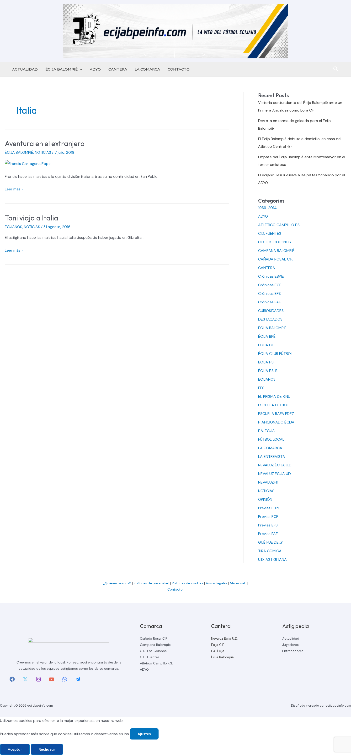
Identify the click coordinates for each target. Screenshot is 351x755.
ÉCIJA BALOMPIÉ (61, 69)
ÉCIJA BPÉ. (267, 336)
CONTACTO (179, 69)
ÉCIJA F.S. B (267, 370)
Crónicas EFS (269, 293)
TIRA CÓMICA (270, 550)
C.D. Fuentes (150, 657)
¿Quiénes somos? (117, 583)
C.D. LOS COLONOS (274, 242)
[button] (80, 69)
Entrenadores (292, 651)
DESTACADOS (270, 319)
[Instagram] (38, 679)
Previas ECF (268, 516)
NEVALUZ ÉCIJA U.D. (275, 465)
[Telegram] (77, 679)
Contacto (175, 589)
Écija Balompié (222, 657)
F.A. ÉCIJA (266, 430)
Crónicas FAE (269, 302)
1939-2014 (267, 207)
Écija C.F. (217, 645)
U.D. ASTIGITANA (272, 559)
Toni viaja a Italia (31, 217)
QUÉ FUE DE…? (270, 542)
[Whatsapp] (64, 679)
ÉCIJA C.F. (266, 344)
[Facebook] (12, 679)
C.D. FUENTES (269, 233)
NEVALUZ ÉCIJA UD (274, 473)
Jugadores (290, 645)
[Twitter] (25, 679)
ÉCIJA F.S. (266, 362)
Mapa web (238, 583)
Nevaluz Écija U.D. (224, 638)
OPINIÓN (265, 499)
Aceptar (15, 749)
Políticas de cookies (187, 583)
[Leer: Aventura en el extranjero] (28, 163)
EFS (261, 387)
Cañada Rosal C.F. (154, 638)
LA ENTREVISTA (271, 456)
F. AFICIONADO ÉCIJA (276, 422)
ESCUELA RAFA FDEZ (276, 413)
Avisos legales (216, 583)
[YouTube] (51, 679)
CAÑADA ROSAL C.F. (275, 259)
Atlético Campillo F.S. (156, 663)
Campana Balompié (155, 645)
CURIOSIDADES (271, 310)
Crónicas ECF (269, 284)
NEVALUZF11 (268, 482)
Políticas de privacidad (151, 583)
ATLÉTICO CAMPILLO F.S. (279, 224)
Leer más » (14, 189)
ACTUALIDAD (25, 69)
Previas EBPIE (269, 507)
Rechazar (46, 749)
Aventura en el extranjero (45, 143)
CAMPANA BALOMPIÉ (276, 250)
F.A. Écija (217, 651)
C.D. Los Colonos (153, 651)
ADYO (95, 69)
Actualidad (290, 638)
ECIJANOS (13, 226)
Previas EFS (268, 525)
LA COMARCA (147, 69)
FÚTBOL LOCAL (271, 439)
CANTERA (117, 69)
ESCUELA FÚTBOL (273, 405)
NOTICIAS (43, 152)
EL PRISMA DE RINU (274, 396)
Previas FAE (268, 533)
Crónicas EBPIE (271, 276)
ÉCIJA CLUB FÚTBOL (275, 353)
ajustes (144, 734)
